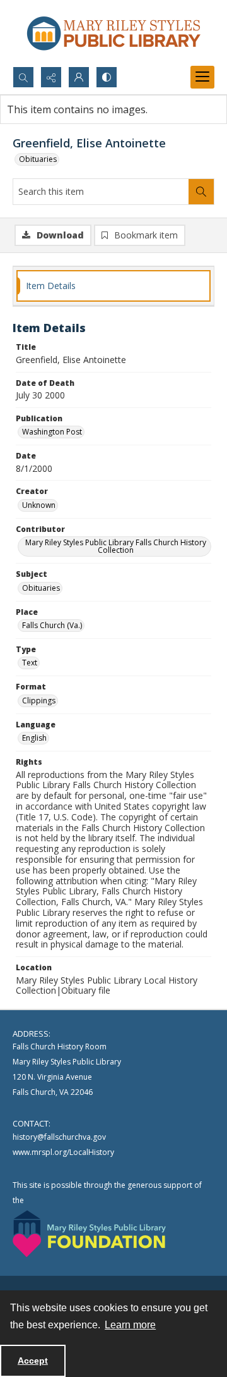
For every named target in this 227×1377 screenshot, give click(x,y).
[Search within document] (201, 191)
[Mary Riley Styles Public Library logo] (113, 33)
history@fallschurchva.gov (59, 1137)
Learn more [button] (130, 1324)
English (34, 737)
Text (29, 662)
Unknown (38, 505)
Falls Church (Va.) (52, 625)
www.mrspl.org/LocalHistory (63, 1152)
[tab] (113, 286)
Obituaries (38, 159)
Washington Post (52, 431)
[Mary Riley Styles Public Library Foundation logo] (89, 1233)
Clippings (38, 700)
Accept (33, 1360)
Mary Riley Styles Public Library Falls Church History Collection (115, 546)
